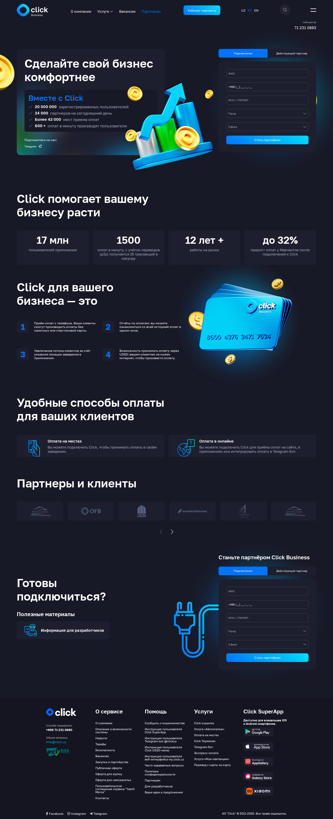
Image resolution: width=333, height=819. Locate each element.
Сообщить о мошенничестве (165, 723)
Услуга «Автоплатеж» (209, 729)
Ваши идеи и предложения (164, 792)
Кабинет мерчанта (202, 10)
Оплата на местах (206, 735)
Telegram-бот (203, 747)
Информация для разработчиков (72, 630)
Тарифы (100, 744)
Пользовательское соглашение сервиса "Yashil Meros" (115, 789)
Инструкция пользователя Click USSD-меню (163, 748)
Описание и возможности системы (113, 730)
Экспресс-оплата (206, 753)
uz (243, 10)
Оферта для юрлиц (108, 774)
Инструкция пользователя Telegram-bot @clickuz (163, 739)
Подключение (243, 53)
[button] (172, 531)
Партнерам (151, 11)
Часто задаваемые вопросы (164, 765)
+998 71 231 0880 (59, 729)
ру (250, 10)
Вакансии (127, 11)
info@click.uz (56, 742)
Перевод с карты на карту (212, 765)
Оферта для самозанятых (113, 780)
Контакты (102, 798)
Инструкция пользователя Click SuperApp (163, 730)
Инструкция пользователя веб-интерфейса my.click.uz (164, 757)
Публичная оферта (108, 768)
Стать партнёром (267, 140)
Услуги (103, 11)
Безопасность (105, 750)
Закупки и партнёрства (111, 762)
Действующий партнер (291, 53)
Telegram (30, 146)
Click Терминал (204, 741)
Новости (101, 738)
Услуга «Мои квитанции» (211, 759)
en (256, 10)
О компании (81, 11)
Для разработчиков (158, 786)
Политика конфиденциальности (160, 772)
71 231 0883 (305, 27)
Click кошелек (204, 723)
